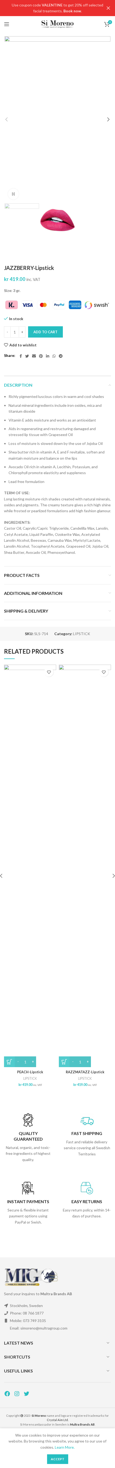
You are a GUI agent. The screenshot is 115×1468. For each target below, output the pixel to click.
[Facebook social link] (21, 356)
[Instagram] (17, 1393)
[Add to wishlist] (48, 672)
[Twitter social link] (27, 356)
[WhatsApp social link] (54, 356)
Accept (57, 1459)
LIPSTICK (81, 633)
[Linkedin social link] (47, 356)
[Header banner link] (49, 8)
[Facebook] (7, 1393)
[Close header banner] (108, 8)
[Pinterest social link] (40, 356)
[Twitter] (26, 1393)
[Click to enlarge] (13, 194)
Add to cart (45, 332)
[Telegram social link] (60, 356)
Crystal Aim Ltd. (57, 1420)
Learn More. (65, 1447)
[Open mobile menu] (6, 24)
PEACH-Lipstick (30, 1072)
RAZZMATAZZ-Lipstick (85, 1072)
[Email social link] (33, 356)
